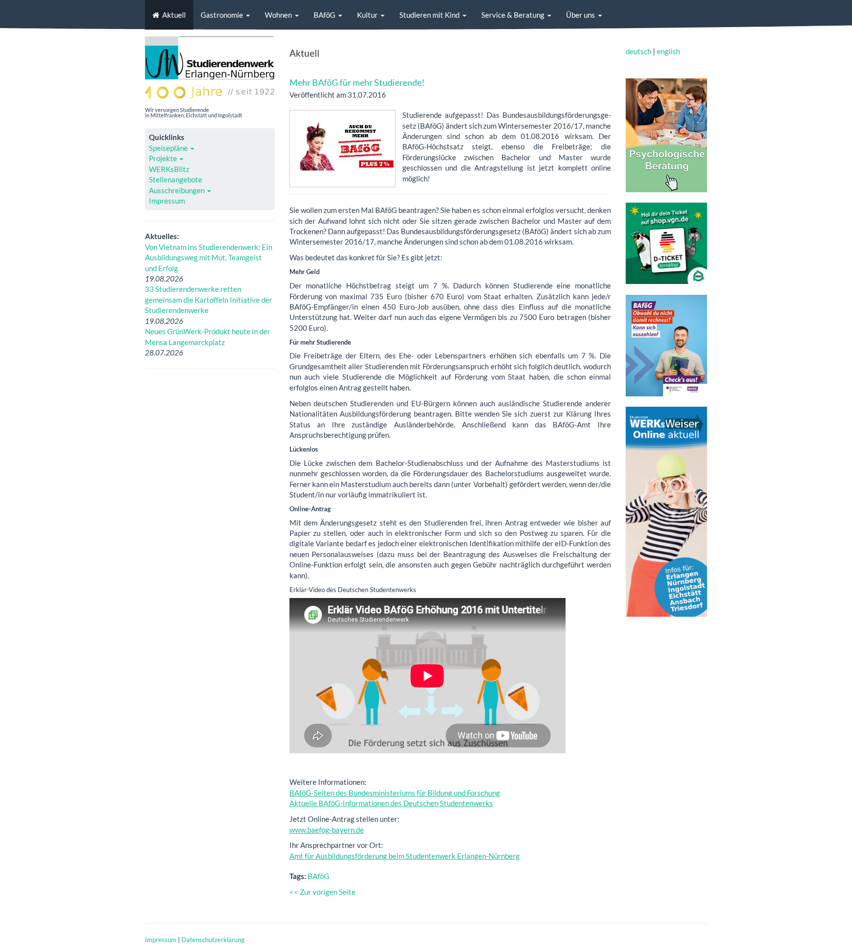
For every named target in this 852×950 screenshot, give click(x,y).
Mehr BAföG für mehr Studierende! (357, 82)
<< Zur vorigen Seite (322, 891)
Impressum (167, 200)
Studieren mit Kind (429, 14)
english (668, 51)
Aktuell (174, 14)
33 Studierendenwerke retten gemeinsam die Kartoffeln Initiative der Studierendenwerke (208, 299)
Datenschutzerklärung (213, 940)
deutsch (638, 51)
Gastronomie (222, 14)
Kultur (367, 14)
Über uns (580, 14)
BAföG (324, 14)
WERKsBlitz (169, 169)
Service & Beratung (512, 14)
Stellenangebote (175, 179)
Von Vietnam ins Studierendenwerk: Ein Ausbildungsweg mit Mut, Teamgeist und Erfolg (208, 258)
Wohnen (278, 14)
